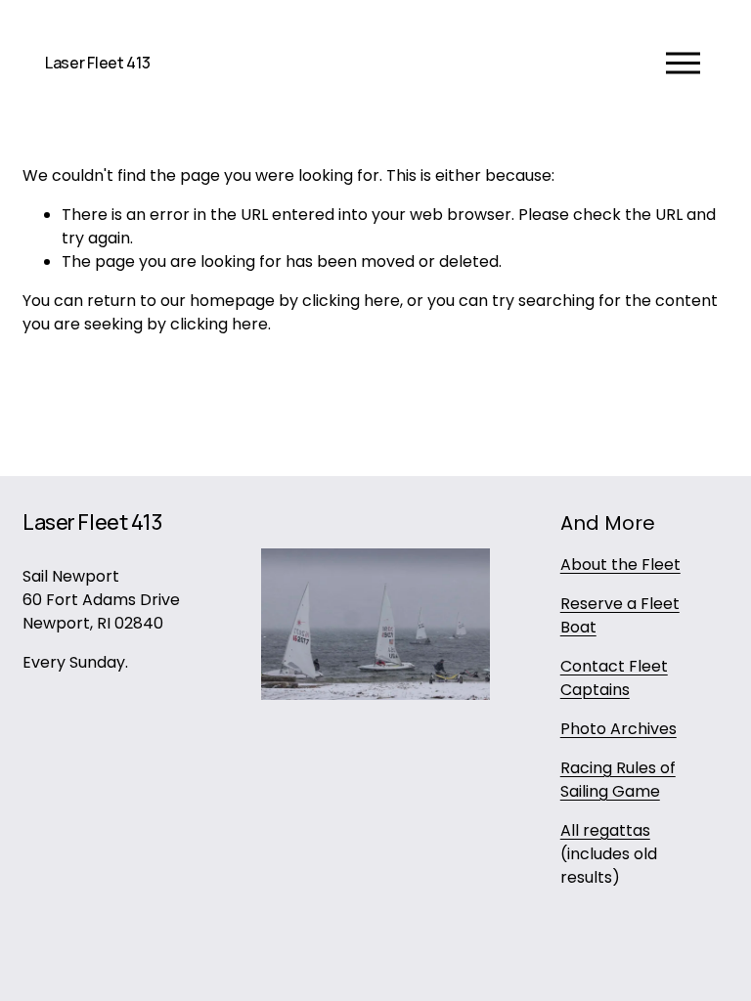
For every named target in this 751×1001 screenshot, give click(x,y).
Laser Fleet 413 (97, 62)
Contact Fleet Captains (614, 678)
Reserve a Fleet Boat (620, 615)
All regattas (605, 830)
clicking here (351, 300)
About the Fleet (620, 564)
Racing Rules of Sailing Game (618, 780)
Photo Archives (618, 729)
